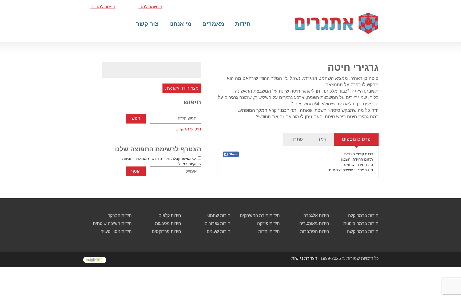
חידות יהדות (269, 231)
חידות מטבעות (168, 223)
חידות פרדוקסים (166, 231)
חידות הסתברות (314, 231)
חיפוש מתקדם (188, 129)
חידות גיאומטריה (314, 223)
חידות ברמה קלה (363, 215)
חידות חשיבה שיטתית (112, 223)
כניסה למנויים (102, 7)
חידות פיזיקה (268, 223)
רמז (322, 139)
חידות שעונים (218, 231)
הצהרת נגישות (304, 258)
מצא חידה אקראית (181, 88)
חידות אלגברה (316, 215)
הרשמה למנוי (150, 7)
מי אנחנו (180, 24)
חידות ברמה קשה (363, 231)
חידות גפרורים (217, 223)
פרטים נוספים (356, 139)
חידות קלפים (169, 215)
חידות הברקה (120, 215)
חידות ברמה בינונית (361, 223)
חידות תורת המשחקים (260, 215)
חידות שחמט (218, 215)
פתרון (297, 139)
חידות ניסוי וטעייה (116, 231)
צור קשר (147, 24)
